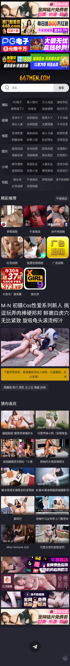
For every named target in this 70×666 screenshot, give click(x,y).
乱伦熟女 (47, 139)
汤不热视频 (62, 179)
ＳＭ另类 (62, 124)
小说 (5, 167)
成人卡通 (47, 133)
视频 (5, 120)
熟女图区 (47, 155)
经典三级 (32, 139)
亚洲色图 (32, 148)
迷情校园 (17, 170)
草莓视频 (47, 179)
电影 (5, 136)
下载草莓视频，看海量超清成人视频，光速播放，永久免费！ (35, 374)
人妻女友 (47, 164)
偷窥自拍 (17, 148)
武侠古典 (62, 164)
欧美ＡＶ (47, 117)
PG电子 (17, 102)
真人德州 (32, 102)
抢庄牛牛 (62, 108)
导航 (5, 182)
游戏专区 (62, 102)
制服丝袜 (17, 139)
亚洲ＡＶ (17, 117)
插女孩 (17, 179)
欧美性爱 (62, 133)
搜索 (61, 88)
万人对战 (47, 102)
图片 (5, 151)
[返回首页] (65, 658)
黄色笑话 (47, 170)
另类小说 (32, 170)
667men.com (35, 78)
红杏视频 (17, 186)
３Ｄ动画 (62, 117)
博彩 (5, 105)
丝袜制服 (32, 124)
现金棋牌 (47, 108)
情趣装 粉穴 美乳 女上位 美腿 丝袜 (25, 387)
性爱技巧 (62, 170)
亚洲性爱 (17, 133)
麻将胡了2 (17, 108)
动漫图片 (62, 148)
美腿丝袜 (17, 155)
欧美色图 (47, 148)
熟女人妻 (17, 124)
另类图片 (62, 155)
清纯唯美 (32, 155)
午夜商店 (32, 179)
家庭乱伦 (32, 164)
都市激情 (17, 164)
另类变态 (62, 139)
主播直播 (47, 124)
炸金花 (32, 108)
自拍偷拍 (32, 117)
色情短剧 (32, 186)
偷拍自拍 (32, 133)
